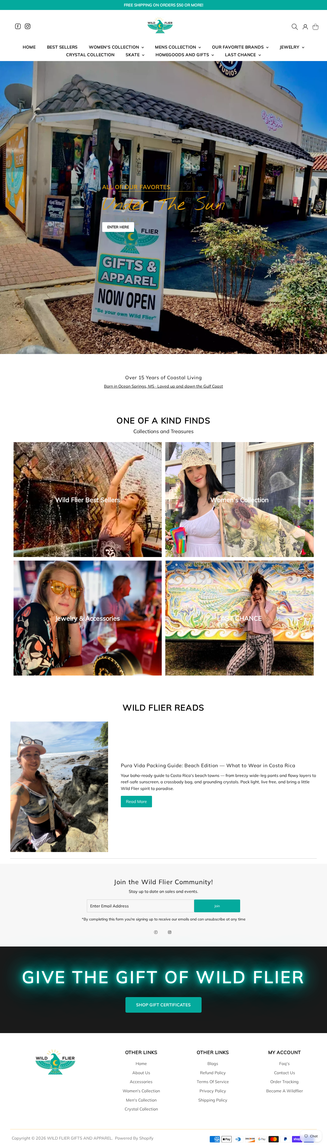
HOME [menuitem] (29, 47)
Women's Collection (141, 1090)
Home (141, 1063)
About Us (141, 1072)
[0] (312, 26)
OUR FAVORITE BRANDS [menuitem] (238, 47)
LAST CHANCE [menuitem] (241, 54)
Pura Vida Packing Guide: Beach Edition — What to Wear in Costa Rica (208, 765)
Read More (136, 801)
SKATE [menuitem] (133, 54)
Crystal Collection (141, 1108)
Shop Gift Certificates (163, 1004)
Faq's (284, 1063)
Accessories (141, 1081)
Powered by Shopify (134, 1138)
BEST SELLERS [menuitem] (62, 47)
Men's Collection (141, 1100)
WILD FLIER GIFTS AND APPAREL (79, 1138)
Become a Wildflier (284, 1090)
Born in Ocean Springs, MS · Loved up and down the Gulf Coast (163, 386)
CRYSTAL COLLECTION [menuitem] (90, 54)
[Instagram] (27, 26)
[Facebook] (18, 26)
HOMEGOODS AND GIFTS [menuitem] (183, 54)
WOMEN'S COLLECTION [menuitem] (114, 47)
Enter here (118, 227)
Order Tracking (284, 1081)
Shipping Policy (212, 1100)
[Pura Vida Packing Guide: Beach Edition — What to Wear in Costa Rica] (59, 787)
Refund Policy (213, 1072)
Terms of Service (213, 1081)
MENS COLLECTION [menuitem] (176, 47)
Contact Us (284, 1072)
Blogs (212, 1063)
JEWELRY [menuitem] (290, 47)
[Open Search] (294, 26)
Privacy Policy (213, 1090)
